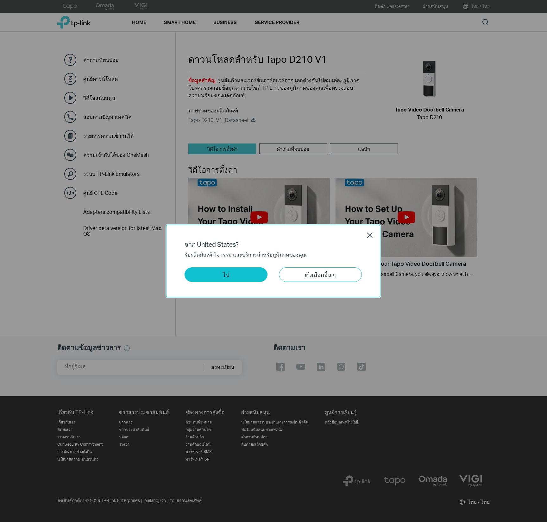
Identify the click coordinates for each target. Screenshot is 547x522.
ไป (226, 274)
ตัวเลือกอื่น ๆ (320, 274)
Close (370, 235)
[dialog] (273, 261)
